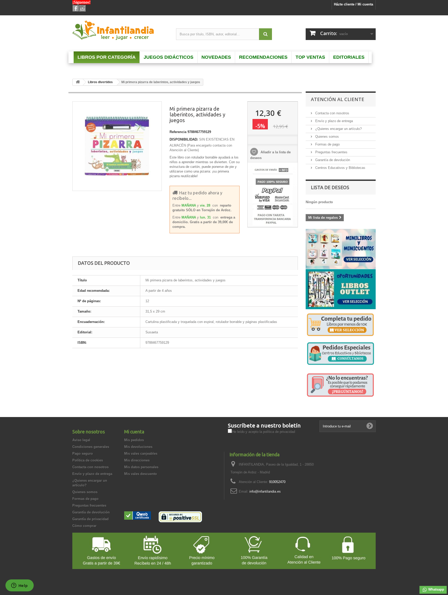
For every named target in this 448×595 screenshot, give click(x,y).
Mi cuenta (134, 431)
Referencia (178, 132)
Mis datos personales (141, 467)
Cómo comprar (84, 526)
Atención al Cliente (337, 99)
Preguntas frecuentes (330, 152)
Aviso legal (81, 440)
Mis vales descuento (140, 474)
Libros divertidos (100, 82)
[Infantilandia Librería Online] (120, 31)
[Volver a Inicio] (78, 82)
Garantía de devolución (332, 160)
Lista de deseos (330, 187)
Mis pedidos (134, 440)
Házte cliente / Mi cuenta (353, 4)
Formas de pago (327, 144)
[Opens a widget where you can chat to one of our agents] (19, 585)
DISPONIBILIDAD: (184, 139)
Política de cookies (87, 460)
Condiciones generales (90, 447)
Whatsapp (435, 589)
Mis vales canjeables (140, 453)
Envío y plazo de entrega (333, 121)
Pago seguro (82, 453)
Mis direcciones (137, 460)
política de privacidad (279, 432)
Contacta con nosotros (331, 113)
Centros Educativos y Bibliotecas (339, 168)
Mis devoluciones (138, 447)
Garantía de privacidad (90, 519)
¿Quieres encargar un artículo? (338, 129)
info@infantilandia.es (265, 491)
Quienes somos (326, 136)
